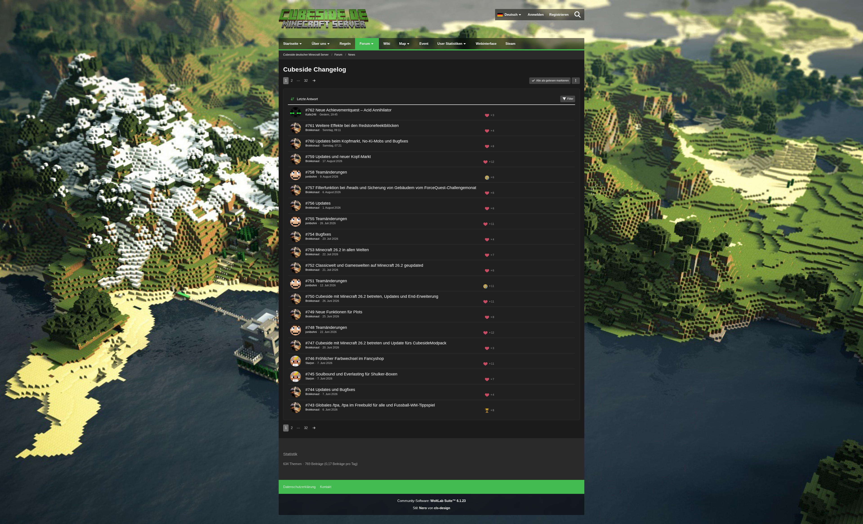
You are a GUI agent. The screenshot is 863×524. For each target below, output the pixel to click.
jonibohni (311, 176)
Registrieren (559, 14)
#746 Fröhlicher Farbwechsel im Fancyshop (344, 358)
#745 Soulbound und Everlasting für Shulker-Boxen (351, 374)
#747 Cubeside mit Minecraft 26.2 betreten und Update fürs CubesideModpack (375, 343)
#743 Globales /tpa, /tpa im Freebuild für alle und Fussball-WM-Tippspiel (370, 405)
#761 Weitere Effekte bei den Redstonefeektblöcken (352, 125)
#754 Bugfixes (318, 234)
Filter (570, 98)
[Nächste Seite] (314, 80)
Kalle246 (310, 114)
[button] (509, 14)
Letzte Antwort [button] (307, 99)
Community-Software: (431, 501)
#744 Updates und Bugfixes (330, 389)
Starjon (309, 363)
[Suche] (577, 14)
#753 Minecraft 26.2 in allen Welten (337, 250)
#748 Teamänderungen (326, 327)
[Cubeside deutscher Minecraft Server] (324, 19)
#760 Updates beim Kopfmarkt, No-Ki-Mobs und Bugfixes (356, 141)
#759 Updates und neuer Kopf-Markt (338, 156)
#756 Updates (318, 203)
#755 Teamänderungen (326, 219)
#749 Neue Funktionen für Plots (333, 312)
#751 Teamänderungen (326, 281)
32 (306, 80)
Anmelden (536, 14)
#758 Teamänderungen (326, 172)
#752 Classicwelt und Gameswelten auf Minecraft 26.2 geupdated (364, 265)
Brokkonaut (312, 130)
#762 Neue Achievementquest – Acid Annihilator (348, 110)
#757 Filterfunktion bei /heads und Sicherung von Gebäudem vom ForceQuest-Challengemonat (390, 187)
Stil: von (431, 508)
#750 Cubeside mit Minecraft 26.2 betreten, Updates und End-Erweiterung (371, 296)
